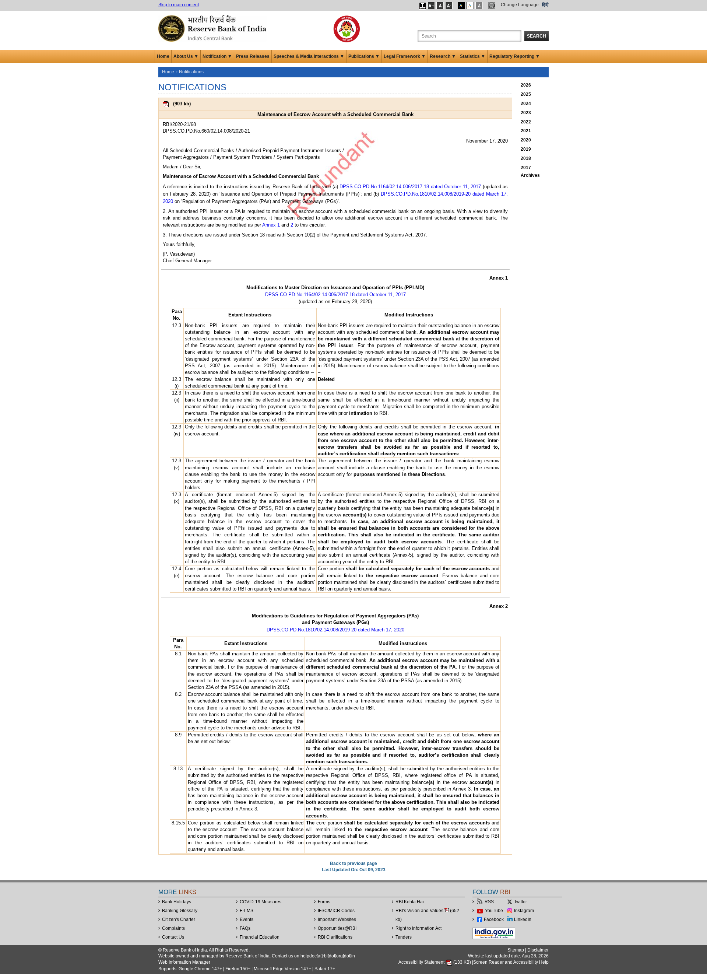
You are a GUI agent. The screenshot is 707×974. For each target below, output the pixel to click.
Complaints (173, 928)
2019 (526, 149)
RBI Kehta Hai (409, 901)
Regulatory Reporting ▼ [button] (514, 56)
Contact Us (173, 937)
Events (246, 919)
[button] (422, 5)
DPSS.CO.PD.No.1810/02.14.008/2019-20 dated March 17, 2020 (335, 630)
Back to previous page (353, 863)
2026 (526, 85)
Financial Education (259, 937)
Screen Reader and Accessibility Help (511, 962)
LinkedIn (522, 919)
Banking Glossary (179, 910)
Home (163, 56)
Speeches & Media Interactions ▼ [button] (309, 56)
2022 (526, 122)
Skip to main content (178, 4)
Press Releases (253, 56)
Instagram (524, 910)
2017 (526, 167)
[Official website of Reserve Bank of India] (213, 28)
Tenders (403, 937)
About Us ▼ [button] (185, 56)
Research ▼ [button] (443, 56)
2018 (526, 158)
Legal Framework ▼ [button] (405, 56)
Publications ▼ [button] (364, 56)
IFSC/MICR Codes (336, 910)
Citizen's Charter (178, 919)
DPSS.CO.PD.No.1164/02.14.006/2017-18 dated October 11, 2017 (410, 186)
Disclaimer (538, 950)
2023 (526, 112)
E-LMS (246, 910)
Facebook (494, 919)
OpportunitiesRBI (337, 928)
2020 (526, 140)
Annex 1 (271, 225)
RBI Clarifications (335, 937)
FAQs (245, 928)
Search (536, 36)
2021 (526, 130)
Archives (530, 175)
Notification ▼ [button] (217, 56)
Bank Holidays (176, 901)
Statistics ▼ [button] (472, 56)
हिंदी (545, 4)
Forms (324, 901)
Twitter (520, 901)
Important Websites (337, 919)
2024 (526, 103)
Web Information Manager (184, 962)
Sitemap (515, 950)
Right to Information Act (418, 928)
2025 (526, 94)
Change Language (520, 4)
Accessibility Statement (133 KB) (435, 962)
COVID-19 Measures (260, 901)
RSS (489, 901)
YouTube (494, 910)
